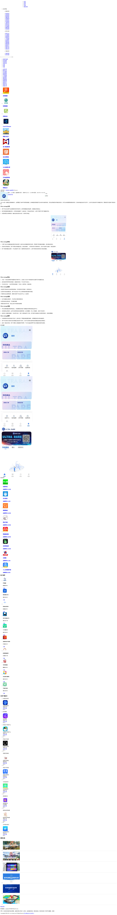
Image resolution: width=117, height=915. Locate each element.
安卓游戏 (5, 60)
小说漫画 (7, 38)
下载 (4, 588)
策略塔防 (7, 17)
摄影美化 (7, 41)
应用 (4, 65)
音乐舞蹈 (7, 26)
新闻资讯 (7, 37)
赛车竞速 (7, 25)
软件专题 (7, 54)
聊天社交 (7, 33)
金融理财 (7, 42)
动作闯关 (7, 19)
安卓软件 (5, 61)
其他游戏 (7, 28)
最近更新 (26, 6)
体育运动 (7, 23)
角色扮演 (7, 13)
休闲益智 (7, 14)
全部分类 (5, 69)
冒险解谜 (7, 18)
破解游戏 (7, 27)
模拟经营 (7, 16)
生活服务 (7, 39)
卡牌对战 (7, 22)
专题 (25, 5)
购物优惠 (7, 43)
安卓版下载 (10, 194)
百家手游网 (5, 59)
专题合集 (5, 63)
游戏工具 (7, 48)
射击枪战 (7, 21)
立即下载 (5, 708)
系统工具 (7, 47)
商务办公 (7, 46)
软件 (25, 4)
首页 (25, 1)
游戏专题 (7, 53)
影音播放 (7, 36)
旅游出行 (7, 44)
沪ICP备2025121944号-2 (29, 913)
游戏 (25, 2)
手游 (4, 64)
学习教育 (7, 34)
